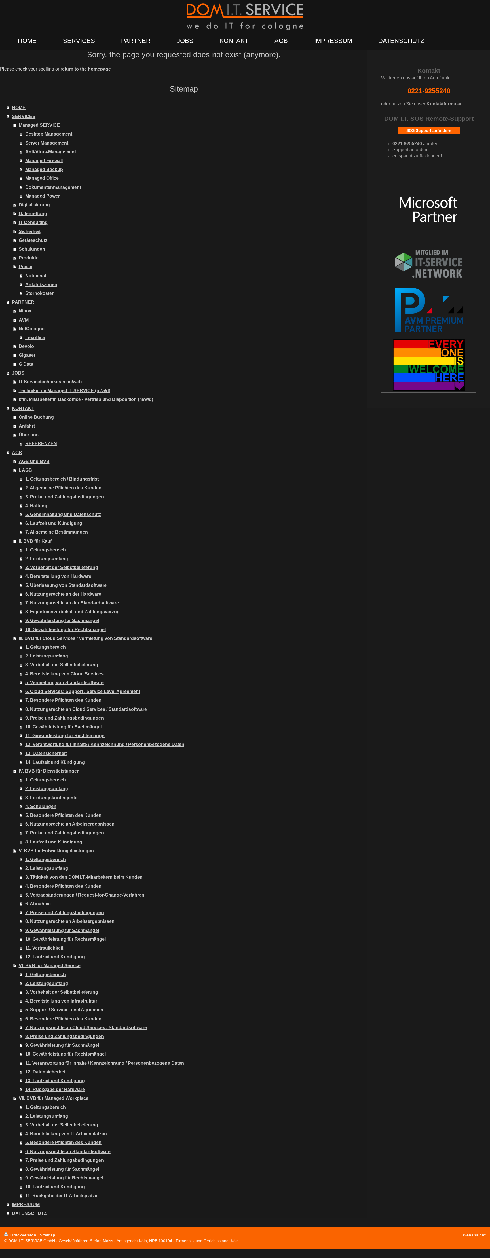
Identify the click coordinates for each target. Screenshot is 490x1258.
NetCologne (32, 328)
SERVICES (23, 116)
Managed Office (42, 178)
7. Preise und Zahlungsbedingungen (64, 832)
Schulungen (32, 249)
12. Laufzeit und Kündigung (55, 956)
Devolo (26, 346)
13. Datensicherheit (46, 753)
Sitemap (47, 1235)
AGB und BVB (34, 461)
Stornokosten (40, 293)
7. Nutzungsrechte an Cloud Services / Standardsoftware (86, 1027)
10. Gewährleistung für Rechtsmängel (65, 629)
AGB (17, 452)
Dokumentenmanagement (53, 187)
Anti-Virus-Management (50, 151)
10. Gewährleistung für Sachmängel (63, 726)
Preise (25, 266)
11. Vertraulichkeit (44, 948)
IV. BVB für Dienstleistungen (49, 771)
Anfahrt (27, 426)
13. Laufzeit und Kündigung (55, 1080)
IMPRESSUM (26, 1204)
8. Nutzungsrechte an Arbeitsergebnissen (70, 921)
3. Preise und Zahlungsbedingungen (64, 496)
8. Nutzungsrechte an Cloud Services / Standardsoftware (86, 709)
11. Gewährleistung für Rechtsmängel (65, 735)
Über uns (29, 434)
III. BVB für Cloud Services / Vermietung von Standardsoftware (85, 638)
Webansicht (474, 1235)
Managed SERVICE (39, 125)
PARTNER (23, 302)
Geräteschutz (33, 240)
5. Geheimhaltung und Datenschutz (63, 514)
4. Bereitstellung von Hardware (58, 576)
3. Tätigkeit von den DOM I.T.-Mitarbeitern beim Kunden (84, 877)
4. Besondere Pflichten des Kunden (63, 886)
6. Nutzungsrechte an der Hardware (63, 594)
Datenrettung (33, 213)
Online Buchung (36, 417)
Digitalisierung (34, 204)
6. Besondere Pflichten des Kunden (63, 1018)
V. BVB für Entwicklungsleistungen (56, 850)
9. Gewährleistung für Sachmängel (62, 620)
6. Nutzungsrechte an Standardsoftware (68, 1151)
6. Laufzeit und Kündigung (53, 523)
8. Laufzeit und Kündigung (53, 842)
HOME (19, 107)
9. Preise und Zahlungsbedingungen (64, 718)
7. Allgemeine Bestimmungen (56, 532)
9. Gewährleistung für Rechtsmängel (64, 1177)
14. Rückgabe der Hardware (55, 1089)
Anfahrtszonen (41, 284)
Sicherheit (30, 231)
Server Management (46, 143)
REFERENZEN (41, 443)
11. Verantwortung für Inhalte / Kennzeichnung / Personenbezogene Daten (104, 1063)
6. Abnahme (38, 903)
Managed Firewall (44, 160)
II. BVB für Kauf (35, 541)
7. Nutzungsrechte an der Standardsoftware (72, 603)
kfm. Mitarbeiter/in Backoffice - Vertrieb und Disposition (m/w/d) (86, 399)
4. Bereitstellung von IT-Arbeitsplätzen (66, 1133)
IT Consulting (33, 222)
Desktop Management (48, 134)
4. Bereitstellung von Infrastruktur (61, 1001)
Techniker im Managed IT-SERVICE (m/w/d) (64, 390)
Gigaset (27, 355)
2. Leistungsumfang (46, 558)
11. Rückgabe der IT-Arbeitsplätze (61, 1195)
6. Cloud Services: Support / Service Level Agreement (82, 691)
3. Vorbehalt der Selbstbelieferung (61, 567)
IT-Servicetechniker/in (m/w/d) (50, 381)
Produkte (29, 257)
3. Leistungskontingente (51, 797)
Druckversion (23, 1235)
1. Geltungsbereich (45, 549)
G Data (26, 364)
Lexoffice (35, 337)
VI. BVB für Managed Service (50, 965)
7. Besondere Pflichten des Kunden (63, 700)
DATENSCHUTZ (29, 1213)
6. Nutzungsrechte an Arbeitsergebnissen (70, 824)
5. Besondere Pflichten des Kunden (63, 815)
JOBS (18, 373)
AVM (24, 320)
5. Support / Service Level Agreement (65, 1009)
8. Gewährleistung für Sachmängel (62, 1169)
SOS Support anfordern (428, 130)
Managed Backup (44, 169)
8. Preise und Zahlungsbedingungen (64, 1036)
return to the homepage (85, 69)
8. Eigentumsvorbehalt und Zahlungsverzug (72, 611)
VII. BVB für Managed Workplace (53, 1098)
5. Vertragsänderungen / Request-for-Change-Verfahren (84, 895)
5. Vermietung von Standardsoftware (64, 682)
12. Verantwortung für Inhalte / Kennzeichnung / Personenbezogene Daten (104, 744)
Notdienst (35, 275)
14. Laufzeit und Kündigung (55, 762)
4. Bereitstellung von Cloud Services (64, 673)
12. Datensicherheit (46, 1071)
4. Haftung (36, 505)
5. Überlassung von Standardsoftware (66, 585)
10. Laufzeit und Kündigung (55, 1186)
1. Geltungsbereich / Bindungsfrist (62, 479)
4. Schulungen (40, 806)
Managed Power (42, 196)
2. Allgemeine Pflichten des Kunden (63, 487)
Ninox (25, 310)
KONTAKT (23, 408)
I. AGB (25, 470)
